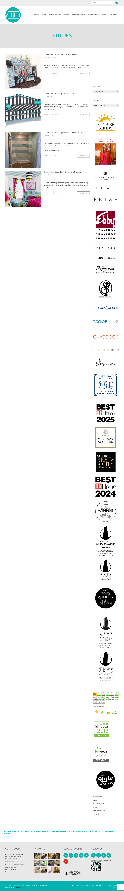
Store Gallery (55, 15)
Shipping (96, 807)
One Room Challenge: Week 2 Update (60, 94)
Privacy (95, 800)
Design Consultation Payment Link (101, 860)
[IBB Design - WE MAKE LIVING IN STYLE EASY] (13, 15)
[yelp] (93, 855)
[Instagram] (65, 855)
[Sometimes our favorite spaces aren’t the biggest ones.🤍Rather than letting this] (51, 870)
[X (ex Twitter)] (81, 855)
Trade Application (99, 811)
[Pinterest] (76, 855)
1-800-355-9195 (19, 865)
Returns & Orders (98, 804)
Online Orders (97, 797)
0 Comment (63, 193)
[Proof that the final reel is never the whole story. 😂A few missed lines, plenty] (51, 863)
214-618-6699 (12, 869)
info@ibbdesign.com (15, 872)
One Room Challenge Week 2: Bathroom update (65, 133)
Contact (113, 15)
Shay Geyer (54, 73)
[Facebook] (71, 855)
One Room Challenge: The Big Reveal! (60, 54)
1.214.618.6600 (43, 2)
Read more (83, 73)
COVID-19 (96, 814)
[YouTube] (65, 861)
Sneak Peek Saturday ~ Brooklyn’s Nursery (62, 172)
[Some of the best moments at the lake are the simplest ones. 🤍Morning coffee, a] (44, 863)
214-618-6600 (13, 867)
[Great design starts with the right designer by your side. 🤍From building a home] (37, 870)
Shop (44, 15)
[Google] (98, 855)
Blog (104, 15)
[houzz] (86, 855)
